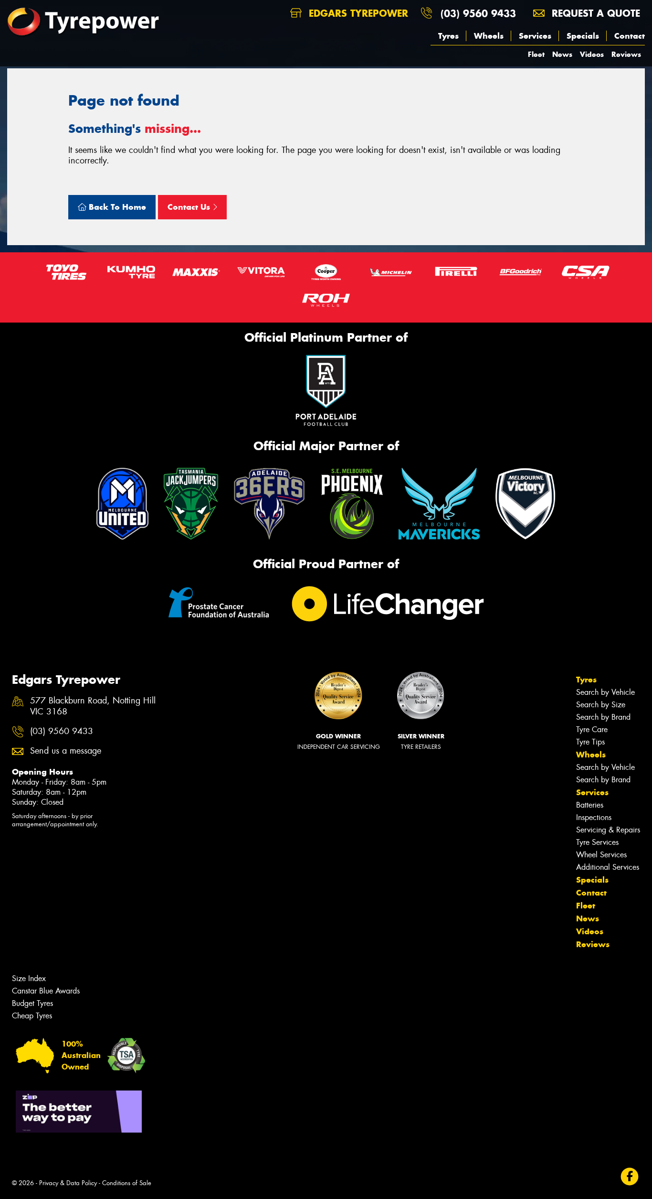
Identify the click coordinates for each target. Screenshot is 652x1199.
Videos (592, 54)
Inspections (593, 817)
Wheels (489, 36)
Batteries (589, 805)
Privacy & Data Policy (68, 1183)
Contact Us (190, 207)
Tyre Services (597, 842)
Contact (629, 36)
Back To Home (116, 207)
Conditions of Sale (126, 1183)
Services (535, 36)
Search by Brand (603, 717)
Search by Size (600, 705)
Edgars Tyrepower (356, 13)
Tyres (448, 36)
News (562, 54)
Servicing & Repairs (608, 830)
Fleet (536, 54)
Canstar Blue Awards (46, 991)
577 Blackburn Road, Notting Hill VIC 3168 (93, 706)
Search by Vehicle (605, 692)
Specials (583, 36)
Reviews (626, 54)
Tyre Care (592, 729)
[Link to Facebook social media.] (630, 1177)
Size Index (29, 978)
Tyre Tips (590, 742)
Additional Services (607, 867)
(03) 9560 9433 (478, 13)
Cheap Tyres (32, 1016)
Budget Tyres (32, 1003)
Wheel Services (601, 855)
